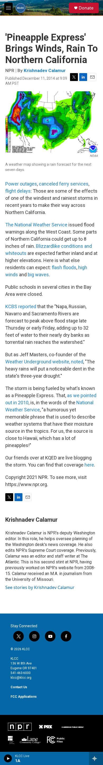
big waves (38, 274)
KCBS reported (20, 306)
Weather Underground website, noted (44, 361)
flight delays (18, 191)
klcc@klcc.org (21, 678)
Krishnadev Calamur (45, 70)
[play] (8, 758)
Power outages (21, 184)
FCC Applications (24, 697)
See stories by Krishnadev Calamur (39, 587)
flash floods (64, 267)
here (89, 465)
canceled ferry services (63, 184)
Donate (86, 8)
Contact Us (19, 687)
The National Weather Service (36, 224)
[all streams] (96, 758)
